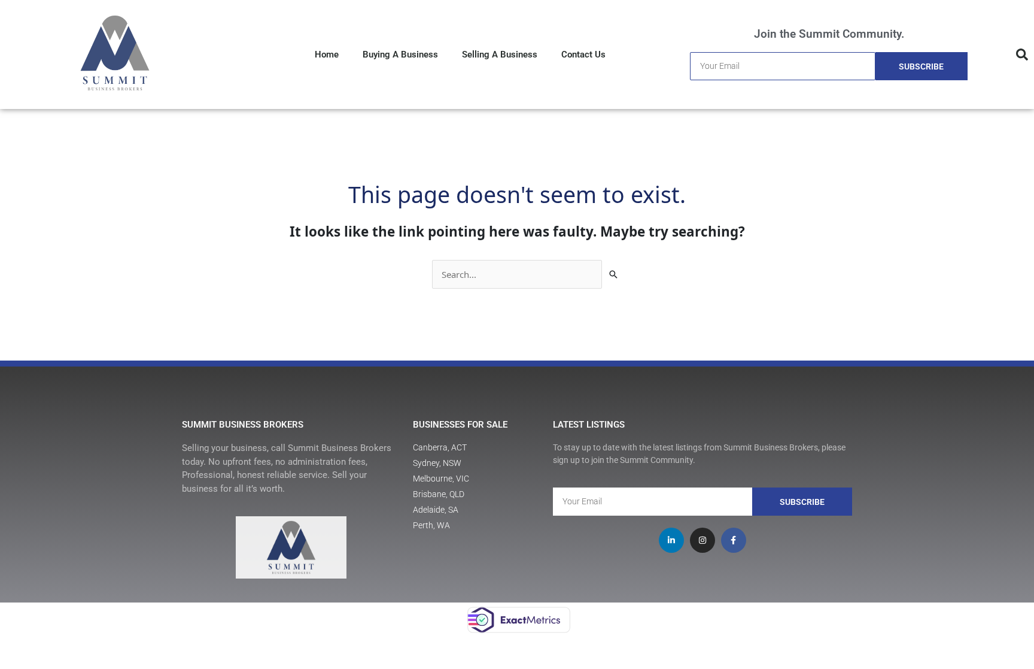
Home (327, 54)
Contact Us (583, 54)
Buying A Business (400, 54)
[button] (1022, 54)
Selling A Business (499, 54)
